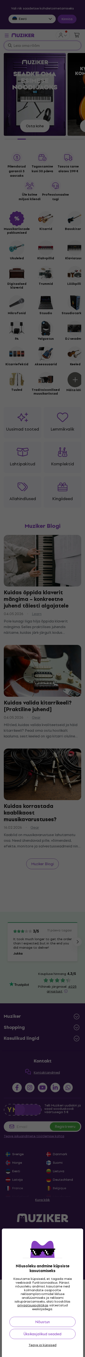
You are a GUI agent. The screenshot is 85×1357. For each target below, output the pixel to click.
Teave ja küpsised (42, 1345)
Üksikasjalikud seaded (42, 1334)
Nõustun (42, 1322)
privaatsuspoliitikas (32, 1305)
